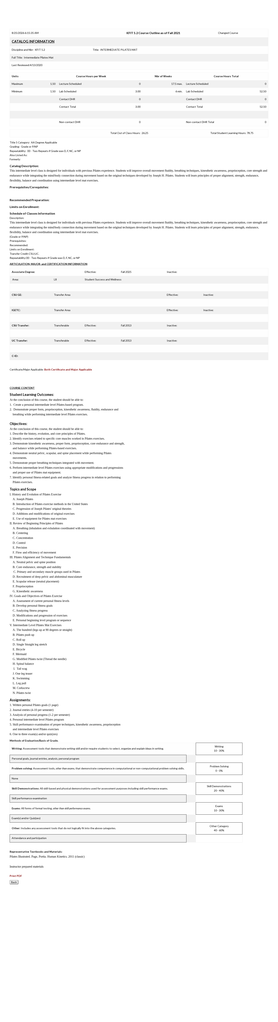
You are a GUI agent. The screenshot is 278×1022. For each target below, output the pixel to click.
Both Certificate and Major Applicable (68, 369)
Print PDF (16, 875)
